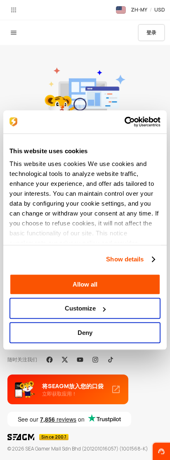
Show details (125, 259)
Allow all (85, 284)
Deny (85, 332)
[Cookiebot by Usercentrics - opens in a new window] (124, 121)
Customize (80, 308)
